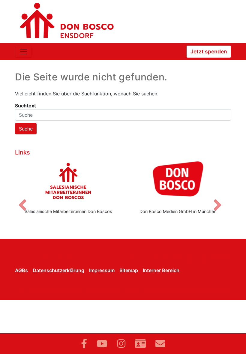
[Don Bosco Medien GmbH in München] (177, 180)
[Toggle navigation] (23, 52)
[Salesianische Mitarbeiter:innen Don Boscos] (68, 180)
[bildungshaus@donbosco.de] (160, 344)
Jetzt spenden (208, 51)
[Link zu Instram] (121, 344)
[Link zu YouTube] (102, 344)
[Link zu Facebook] (84, 344)
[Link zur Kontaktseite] (140, 344)
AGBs (21, 270)
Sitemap (128, 270)
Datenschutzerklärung (58, 270)
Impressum (102, 270)
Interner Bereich (161, 270)
